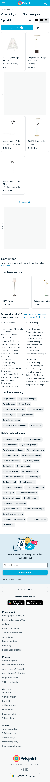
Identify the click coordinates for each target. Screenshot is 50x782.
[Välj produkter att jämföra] (38, 27)
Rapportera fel (25, 202)
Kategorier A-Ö (9, 641)
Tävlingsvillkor (9, 733)
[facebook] (27, 769)
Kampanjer (7, 645)
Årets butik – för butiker (13, 673)
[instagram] (22, 769)
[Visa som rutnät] (36, 20)
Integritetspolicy (10, 741)
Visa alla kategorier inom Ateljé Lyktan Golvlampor (35, 315)
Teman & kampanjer (12, 632)
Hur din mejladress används (14, 579)
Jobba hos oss (9, 705)
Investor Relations (11, 714)
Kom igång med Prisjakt (13, 615)
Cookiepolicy (8, 737)
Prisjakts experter (10, 628)
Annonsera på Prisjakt (13, 669)
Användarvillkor (10, 728)
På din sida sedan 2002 (13, 619)
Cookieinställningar (11, 746)
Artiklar (5, 624)
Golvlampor (8, 10)
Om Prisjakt (7, 692)
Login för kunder (10, 677)
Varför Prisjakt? (9, 660)
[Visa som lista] (41, 20)
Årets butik (7, 637)
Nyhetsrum (7, 709)
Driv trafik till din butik (13, 664)
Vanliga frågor (9, 696)
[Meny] (3, 3)
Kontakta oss (8, 701)
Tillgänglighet (9, 718)
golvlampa (5, 265)
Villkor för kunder (10, 681)
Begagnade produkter (12, 649)
